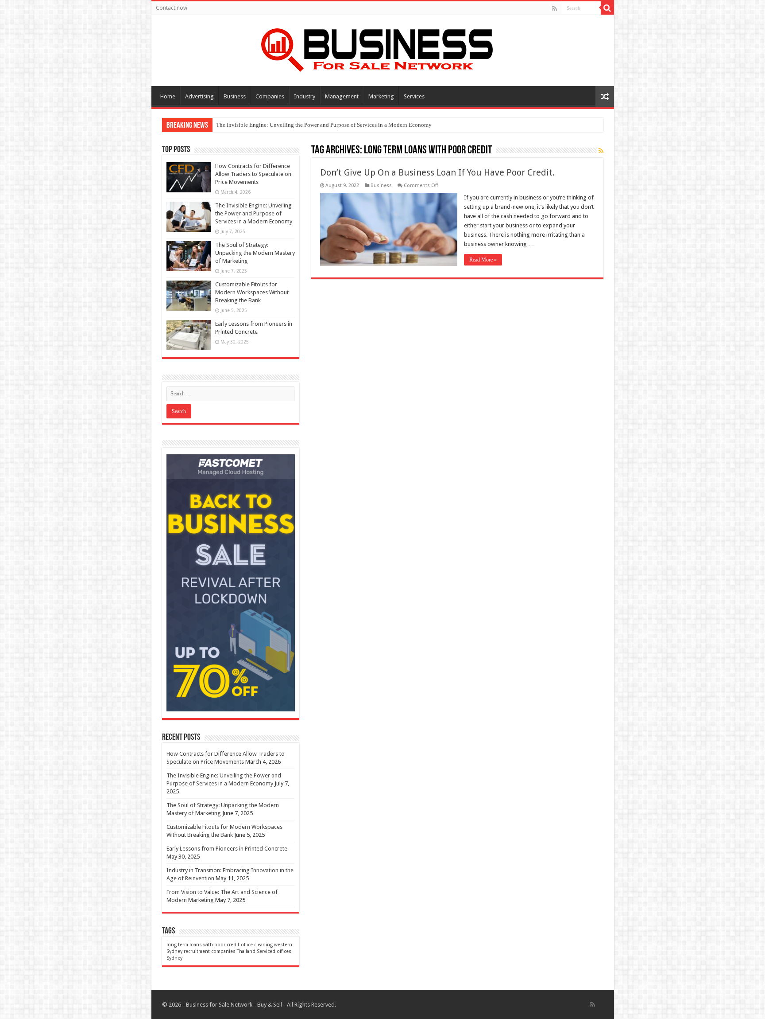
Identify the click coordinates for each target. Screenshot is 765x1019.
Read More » (483, 260)
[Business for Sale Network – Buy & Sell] (382, 48)
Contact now (171, 8)
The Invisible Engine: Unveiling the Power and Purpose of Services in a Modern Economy (324, 124)
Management (342, 96)
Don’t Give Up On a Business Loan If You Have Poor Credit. (437, 172)
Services (414, 96)
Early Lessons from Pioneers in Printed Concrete (226, 848)
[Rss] (554, 8)
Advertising (199, 96)
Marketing (381, 96)
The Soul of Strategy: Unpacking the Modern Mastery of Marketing (255, 253)
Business (235, 96)
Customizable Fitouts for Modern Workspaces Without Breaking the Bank (252, 292)
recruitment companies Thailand (219, 951)
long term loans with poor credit (203, 945)
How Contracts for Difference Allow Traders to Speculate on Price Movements (253, 174)
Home (167, 96)
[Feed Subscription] (601, 150)
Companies (269, 96)
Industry (304, 96)
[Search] (607, 8)
